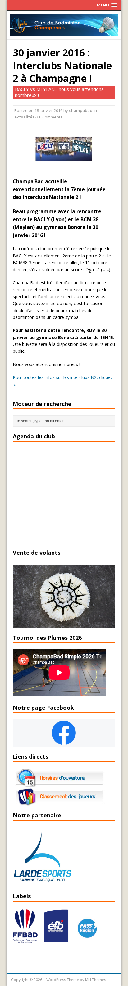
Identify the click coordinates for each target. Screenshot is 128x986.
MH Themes (95, 979)
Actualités (24, 117)
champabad (81, 110)
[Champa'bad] (64, 33)
